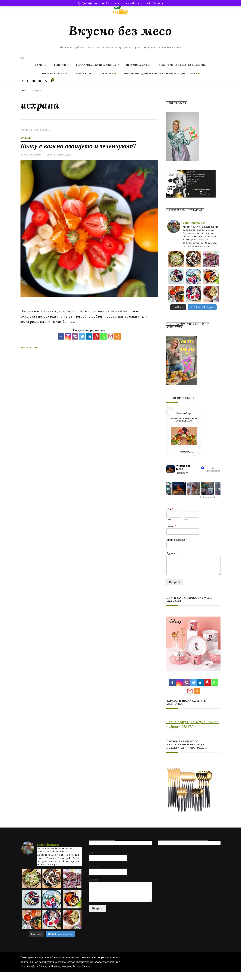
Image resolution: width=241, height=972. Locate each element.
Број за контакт (176, 539)
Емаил (171, 526)
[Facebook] (61, 336)
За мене (40, 65)
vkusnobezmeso (32, 155)
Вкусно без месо (120, 31)
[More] (117, 336)
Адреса (171, 553)
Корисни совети (53, 73)
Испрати (175, 582)
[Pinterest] (96, 336)
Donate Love (83, 73)
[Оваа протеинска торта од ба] (211, 259)
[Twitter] (82, 336)
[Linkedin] (89, 336)
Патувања (106, 73)
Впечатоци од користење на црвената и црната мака (160, 73)
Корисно (26, 138)
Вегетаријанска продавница (96, 65)
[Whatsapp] (103, 336)
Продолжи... (27, 347)
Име (169, 508)
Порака (93, 879)
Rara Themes (52, 966)
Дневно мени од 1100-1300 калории (182, 65)
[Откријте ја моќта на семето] (193, 277)
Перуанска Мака (137, 65)
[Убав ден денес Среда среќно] (176, 277)
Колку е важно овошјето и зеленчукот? (78, 146)
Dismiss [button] (157, 3)
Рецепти (60, 65)
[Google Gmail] (110, 336)
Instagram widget (209, 497)
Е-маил (94, 866)
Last (186, 519)
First (168, 519)
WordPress (83, 966)
